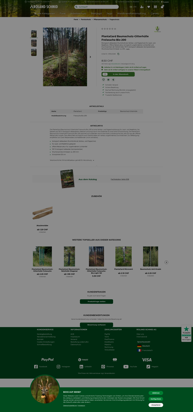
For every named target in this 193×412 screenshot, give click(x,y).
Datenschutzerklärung (70, 405)
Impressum (81, 405)
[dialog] (96, 206)
